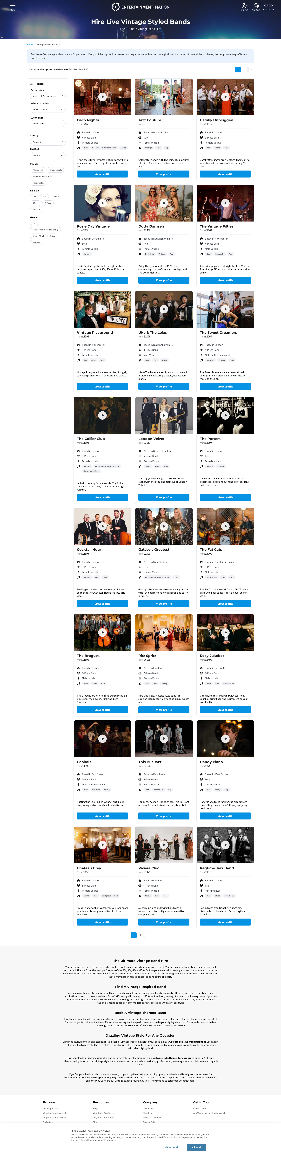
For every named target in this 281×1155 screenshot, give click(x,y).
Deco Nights (88, 120)
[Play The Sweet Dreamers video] (225, 309)
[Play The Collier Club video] (102, 415)
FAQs (95, 1108)
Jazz (35, 223)
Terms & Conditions (152, 1117)
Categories (37, 90)
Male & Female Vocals (42, 176)
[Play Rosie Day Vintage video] (102, 203)
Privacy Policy (150, 1122)
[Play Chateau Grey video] (102, 845)
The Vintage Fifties (216, 226)
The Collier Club (91, 439)
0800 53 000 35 (200, 1108)
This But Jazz (149, 762)
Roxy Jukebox (212, 656)
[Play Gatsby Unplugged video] (225, 97)
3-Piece (55, 196)
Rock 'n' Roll (38, 236)
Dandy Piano (211, 762)
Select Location (39, 103)
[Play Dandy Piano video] (225, 739)
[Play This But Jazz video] (164, 739)
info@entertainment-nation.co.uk (209, 1112)
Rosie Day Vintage (93, 226)
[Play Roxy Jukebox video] (225, 632)
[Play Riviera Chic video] (164, 845)
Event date (36, 117)
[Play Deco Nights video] (102, 97)
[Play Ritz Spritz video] (164, 632)
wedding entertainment (82, 1022)
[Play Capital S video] (102, 739)
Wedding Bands (50, 1108)
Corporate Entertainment (55, 1117)
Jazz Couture (149, 120)
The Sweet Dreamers (218, 332)
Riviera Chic (148, 868)
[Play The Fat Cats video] (225, 526)
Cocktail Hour (89, 549)
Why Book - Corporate (103, 1117)
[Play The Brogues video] (102, 632)
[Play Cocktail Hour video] (102, 526)
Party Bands (48, 1122)
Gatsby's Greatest (153, 549)
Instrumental (38, 183)
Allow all (196, 1147)
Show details (172, 1147)
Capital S (84, 762)
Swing (52, 236)
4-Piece (36, 203)
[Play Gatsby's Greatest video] (164, 526)
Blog (95, 1122)
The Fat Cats (211, 549)
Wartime (36, 242)
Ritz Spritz (147, 656)
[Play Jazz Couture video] (164, 97)
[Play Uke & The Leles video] (164, 309)
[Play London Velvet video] (164, 415)
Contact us (148, 1108)
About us (147, 1112)
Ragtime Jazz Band (217, 868)
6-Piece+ (36, 209)
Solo (35, 196)
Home (30, 44)
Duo (44, 196)
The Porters (210, 439)
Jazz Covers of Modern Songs (45, 229)
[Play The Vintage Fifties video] (225, 203)
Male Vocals (38, 170)
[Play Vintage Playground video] (102, 309)
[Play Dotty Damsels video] (164, 203)
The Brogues (88, 656)
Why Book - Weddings (103, 1112)
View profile (102, 174)
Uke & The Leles (152, 332)
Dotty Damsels (151, 226)
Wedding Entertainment (54, 1112)
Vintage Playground (95, 332)
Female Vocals (55, 170)
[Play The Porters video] (225, 415)
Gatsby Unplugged (216, 120)
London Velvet (151, 439)
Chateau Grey (89, 868)
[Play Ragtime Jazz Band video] (225, 845)
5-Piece (48, 203)
